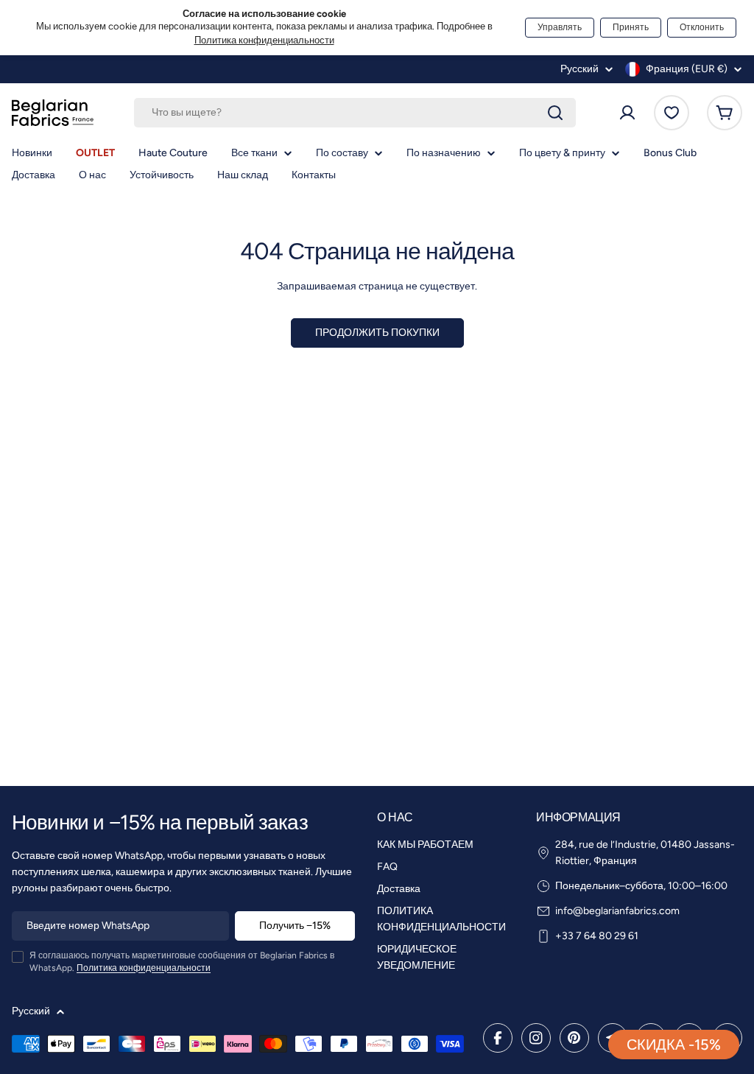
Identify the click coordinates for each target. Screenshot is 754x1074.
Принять (631, 27)
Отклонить (702, 27)
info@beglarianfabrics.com (617, 911)
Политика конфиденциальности (264, 40)
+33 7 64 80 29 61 (596, 936)
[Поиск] (555, 113)
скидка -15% (674, 1044)
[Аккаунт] (627, 113)
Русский (579, 69)
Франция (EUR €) (686, 69)
